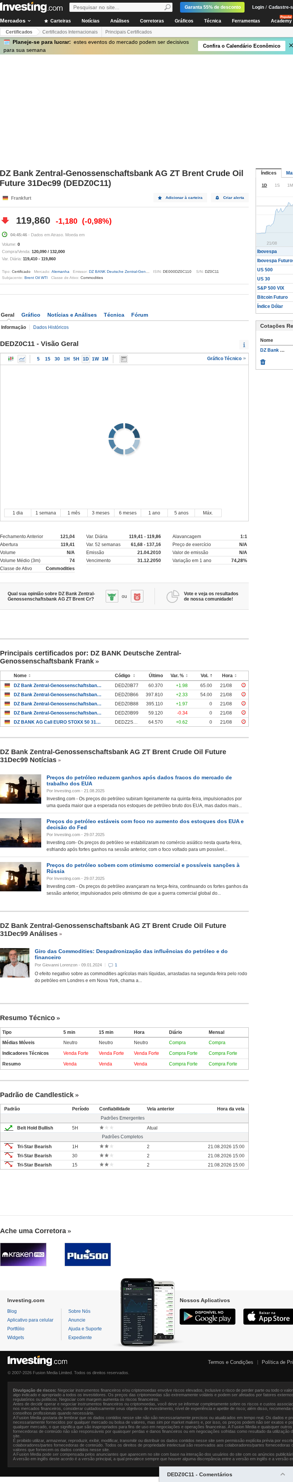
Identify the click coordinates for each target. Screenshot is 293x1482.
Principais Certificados (128, 32)
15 (47, 359)
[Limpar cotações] (263, 360)
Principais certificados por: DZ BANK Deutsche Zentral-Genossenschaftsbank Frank (90, 657)
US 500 (265, 269)
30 (57, 359)
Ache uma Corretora (33, 1231)
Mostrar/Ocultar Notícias (123, 359)
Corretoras (152, 21)
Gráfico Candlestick (11, 359)
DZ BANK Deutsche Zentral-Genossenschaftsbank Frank (139, 271)
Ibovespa (267, 251)
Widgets (15, 1337)
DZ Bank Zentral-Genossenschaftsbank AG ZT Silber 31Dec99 (58, 685)
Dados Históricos (51, 327)
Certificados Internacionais (70, 32)
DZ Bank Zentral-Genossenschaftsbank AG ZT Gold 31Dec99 (58, 694)
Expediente (80, 1337)
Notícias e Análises (72, 315)
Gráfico (30, 315)
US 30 (263, 279)
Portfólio (15, 1328)
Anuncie (76, 1320)
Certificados (19, 32)
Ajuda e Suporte (85, 1328)
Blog (12, 1311)
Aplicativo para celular (30, 1320)
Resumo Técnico (27, 1018)
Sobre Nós (79, 1311)
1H (67, 359)
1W (95, 359)
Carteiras (60, 21)
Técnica (212, 21)
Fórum (139, 315)
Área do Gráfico (22, 359)
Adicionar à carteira (184, 197)
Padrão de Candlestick (37, 1095)
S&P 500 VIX (270, 288)
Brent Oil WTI (36, 278)
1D (86, 359)
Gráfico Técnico (225, 358)
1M (105, 359)
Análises (119, 21)
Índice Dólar (270, 306)
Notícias (91, 21)
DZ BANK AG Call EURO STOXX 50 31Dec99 (58, 722)
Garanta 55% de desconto (213, 7)
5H (76, 359)
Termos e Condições (230, 1362)
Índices (269, 173)
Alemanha (60, 271)
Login (258, 7)
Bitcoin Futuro (272, 297)
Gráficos (184, 21)
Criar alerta (233, 197)
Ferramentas (246, 21)
